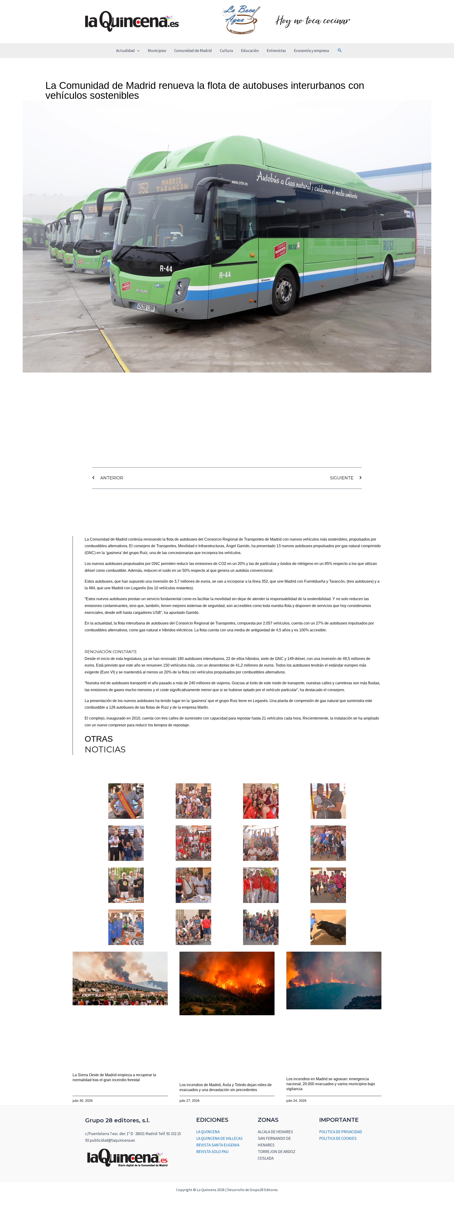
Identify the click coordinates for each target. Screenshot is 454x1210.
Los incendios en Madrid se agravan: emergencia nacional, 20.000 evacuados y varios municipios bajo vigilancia (330, 1084)
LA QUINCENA (208, 1131)
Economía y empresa (311, 50)
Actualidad (125, 50)
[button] (137, 50)
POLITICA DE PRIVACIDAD (340, 1131)
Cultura (226, 50)
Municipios (157, 50)
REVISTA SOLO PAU (212, 1151)
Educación (250, 50)
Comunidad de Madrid (193, 50)
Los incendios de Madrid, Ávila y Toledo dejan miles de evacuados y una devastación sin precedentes (225, 1087)
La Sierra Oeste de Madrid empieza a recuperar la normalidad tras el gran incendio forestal (114, 1077)
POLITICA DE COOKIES (338, 1138)
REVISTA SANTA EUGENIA (217, 1145)
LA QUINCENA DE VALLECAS (219, 1138)
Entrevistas (276, 50)
